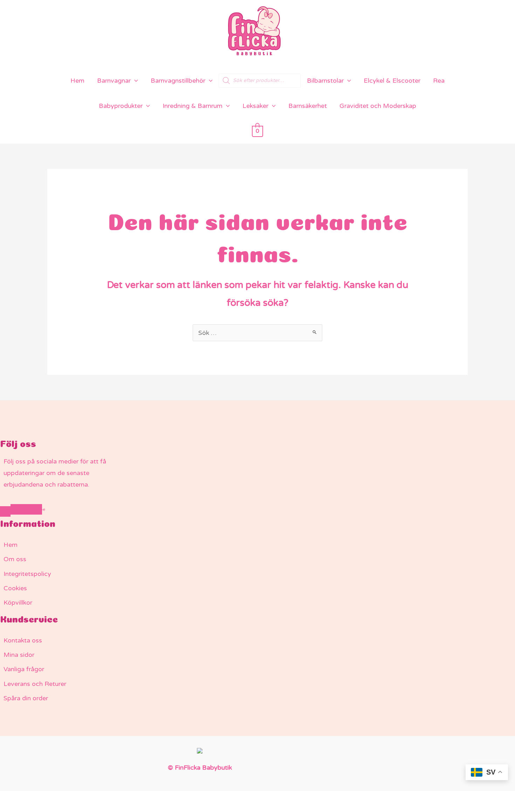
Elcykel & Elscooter (392, 80)
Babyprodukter (121, 106)
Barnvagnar (114, 80)
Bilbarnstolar (325, 80)
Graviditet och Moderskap (377, 106)
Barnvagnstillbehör (178, 80)
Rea (439, 80)
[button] (134, 80)
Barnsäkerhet (307, 106)
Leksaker (255, 106)
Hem (77, 80)
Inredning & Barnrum (192, 106)
